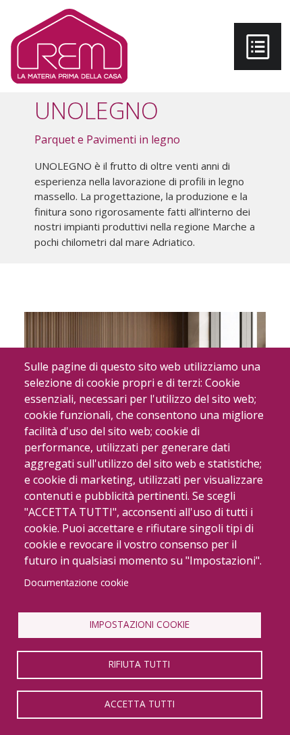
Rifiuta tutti (139, 664)
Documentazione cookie (76, 582)
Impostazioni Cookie (140, 624)
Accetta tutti (140, 703)
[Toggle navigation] (257, 46)
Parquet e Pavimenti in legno (107, 139)
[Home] (69, 46)
